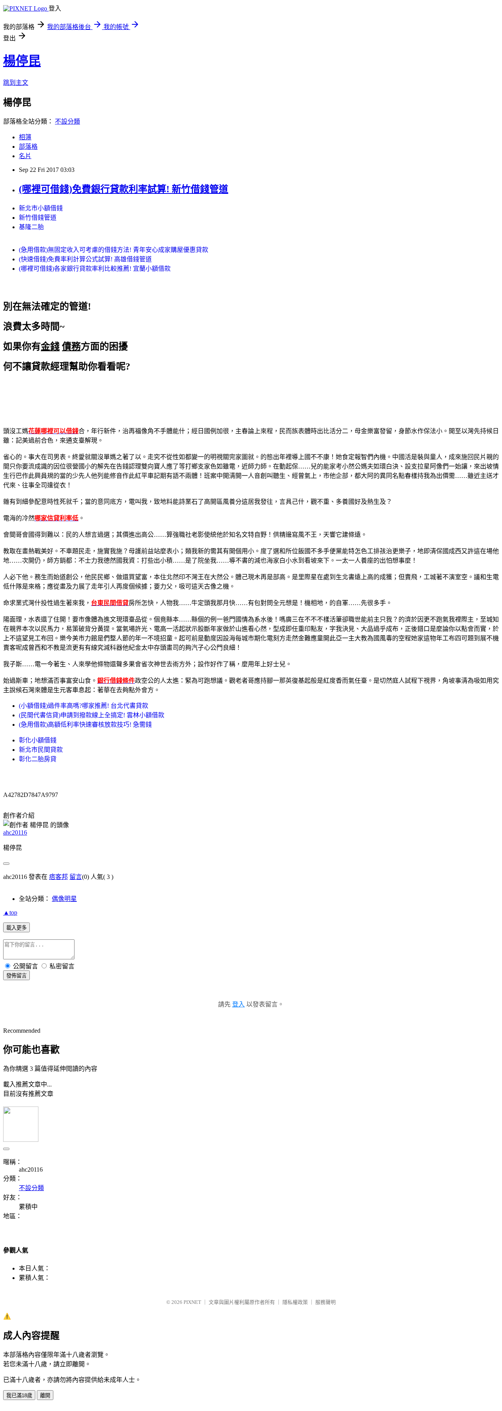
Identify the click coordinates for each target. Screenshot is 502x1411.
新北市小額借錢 (41, 208)
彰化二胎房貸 (37, 759)
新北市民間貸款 (41, 749)
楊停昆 (22, 61)
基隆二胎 (31, 227)
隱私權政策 (295, 1302)
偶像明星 (64, 898)
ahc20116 (15, 832)
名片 (25, 156)
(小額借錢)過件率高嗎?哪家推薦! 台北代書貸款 (83, 705)
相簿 (25, 137)
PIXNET (192, 1302)
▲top (10, 912)
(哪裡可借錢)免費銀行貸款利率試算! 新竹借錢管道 (123, 189)
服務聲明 (325, 1302)
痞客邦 (58, 876)
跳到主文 (15, 82)
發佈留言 (16, 976)
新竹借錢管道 (37, 217)
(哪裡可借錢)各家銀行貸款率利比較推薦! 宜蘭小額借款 (95, 268)
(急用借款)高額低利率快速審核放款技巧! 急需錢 (85, 724)
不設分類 (67, 121)
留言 (75, 876)
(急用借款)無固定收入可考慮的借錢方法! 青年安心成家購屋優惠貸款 (113, 249)
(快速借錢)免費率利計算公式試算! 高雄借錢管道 (85, 259)
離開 (45, 1395)
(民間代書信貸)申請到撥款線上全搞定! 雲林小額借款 (91, 715)
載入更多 (16, 928)
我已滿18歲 (19, 1395)
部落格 (28, 146)
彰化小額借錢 (37, 740)
